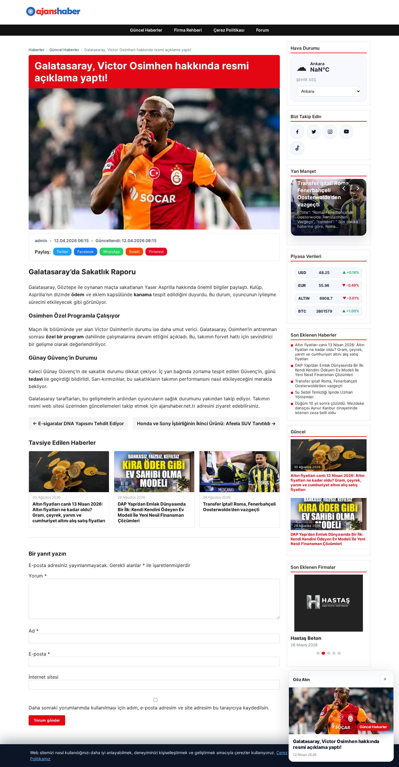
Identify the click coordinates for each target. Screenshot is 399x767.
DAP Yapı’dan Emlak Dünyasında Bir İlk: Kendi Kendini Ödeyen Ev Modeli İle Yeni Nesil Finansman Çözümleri (329, 370)
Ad (34, 631)
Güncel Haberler (146, 29)
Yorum (38, 576)
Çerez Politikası (229, 29)
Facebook (85, 251)
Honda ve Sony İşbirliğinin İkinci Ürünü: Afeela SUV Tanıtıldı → (206, 423)
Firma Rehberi (188, 29)
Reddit (134, 251)
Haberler (36, 49)
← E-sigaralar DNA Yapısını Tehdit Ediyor (78, 423)
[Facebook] (297, 132)
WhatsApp (111, 251)
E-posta (39, 654)
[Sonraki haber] (357, 188)
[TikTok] (297, 148)
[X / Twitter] (313, 132)
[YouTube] (346, 132)
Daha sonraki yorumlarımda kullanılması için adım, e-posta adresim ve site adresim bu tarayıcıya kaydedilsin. (149, 708)
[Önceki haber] (345, 188)
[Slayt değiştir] (318, 653)
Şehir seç (306, 79)
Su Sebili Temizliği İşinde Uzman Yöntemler (324, 394)
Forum (262, 29)
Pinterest (156, 251)
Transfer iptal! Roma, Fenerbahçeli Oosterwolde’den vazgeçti (326, 383)
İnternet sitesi (43, 677)
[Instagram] (330, 132)
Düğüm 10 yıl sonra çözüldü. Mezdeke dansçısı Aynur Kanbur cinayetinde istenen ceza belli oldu (329, 408)
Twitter (62, 251)
